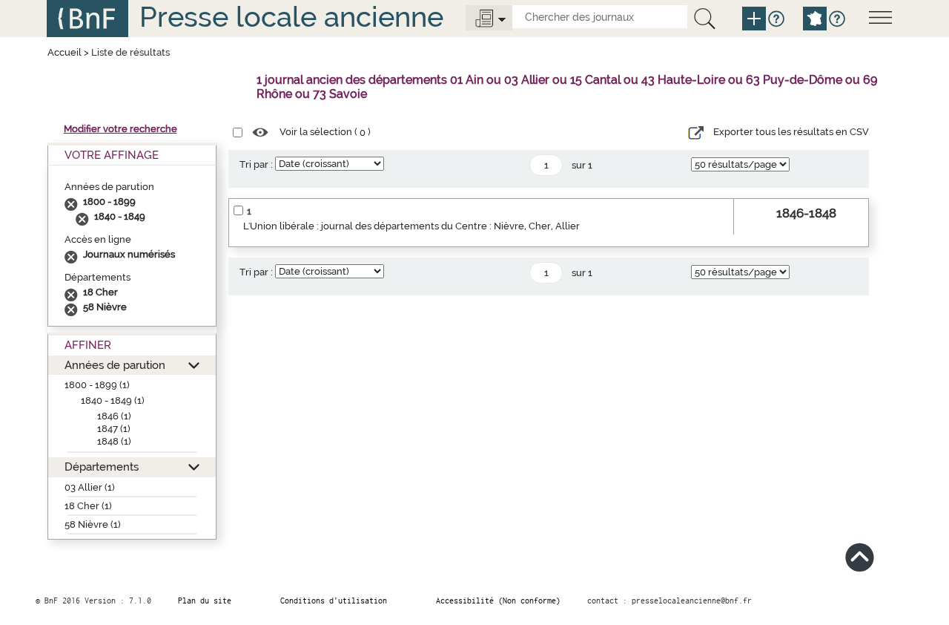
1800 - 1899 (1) (97, 384)
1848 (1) (114, 441)
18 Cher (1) (88, 505)
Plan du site (204, 600)
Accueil (64, 52)
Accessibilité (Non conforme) (498, 600)
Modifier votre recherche (120, 128)
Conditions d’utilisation (333, 600)
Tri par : (256, 164)
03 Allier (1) (90, 487)
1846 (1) (114, 416)
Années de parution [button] (115, 365)
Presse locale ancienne (291, 16)
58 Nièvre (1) (93, 524)
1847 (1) (113, 428)
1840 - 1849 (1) (113, 400)
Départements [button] (102, 466)
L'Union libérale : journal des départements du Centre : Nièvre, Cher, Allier (411, 226)
